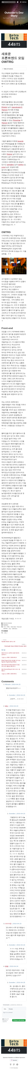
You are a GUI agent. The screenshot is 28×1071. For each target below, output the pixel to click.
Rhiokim (4, 107)
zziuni (3, 167)
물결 (6, 966)
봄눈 (6, 706)
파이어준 (8, 923)
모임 (10, 628)
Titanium (4, 123)
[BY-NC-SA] (5, 630)
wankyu (21, 165)
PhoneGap (16, 120)
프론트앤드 (14, 628)
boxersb (20, 141)
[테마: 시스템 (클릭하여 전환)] (17, 2)
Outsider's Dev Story (14, 14)
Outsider (16, 1067)
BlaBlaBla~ (6, 625)
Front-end (19, 626)
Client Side (13, 626)
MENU (24, 2)
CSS (4, 626)
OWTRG (5, 628)
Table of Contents (8, 68)
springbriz (10, 165)
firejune (9, 154)
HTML (8, 626)
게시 (5, 632)
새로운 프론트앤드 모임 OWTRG (12, 58)
